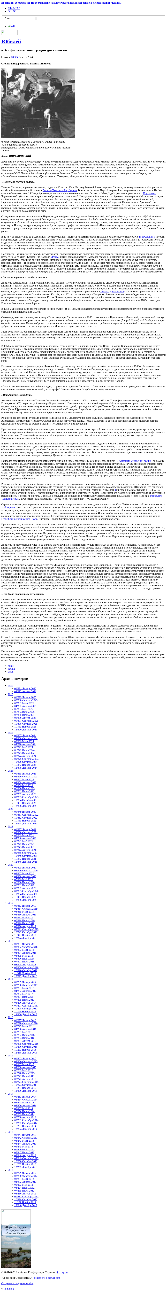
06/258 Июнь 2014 (24, 1111)
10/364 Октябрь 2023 (25, 800)
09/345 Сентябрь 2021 (26, 853)
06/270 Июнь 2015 (24, 1073)
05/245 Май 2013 (23, 1146)
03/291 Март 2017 (24, 988)
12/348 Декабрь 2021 (25, 861)
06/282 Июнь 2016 (24, 1035)
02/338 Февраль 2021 (26, 832)
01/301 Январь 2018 (25, 944)
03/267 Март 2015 (24, 1064)
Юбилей (11, 41)
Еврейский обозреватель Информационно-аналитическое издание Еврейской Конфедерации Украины (61, 2)
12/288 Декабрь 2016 (25, 1052)
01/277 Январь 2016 (25, 1020)
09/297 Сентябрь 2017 (26, 1005)
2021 (10, 826)
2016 (10, 1017)
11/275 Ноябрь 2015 (25, 1087)
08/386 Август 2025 (25, 717)
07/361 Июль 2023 (24, 791)
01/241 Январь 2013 (25, 1134)
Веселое (47, 190)
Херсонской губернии (64, 190)
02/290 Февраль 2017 (26, 985)
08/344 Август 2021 (25, 850)
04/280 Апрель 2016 (25, 1029)
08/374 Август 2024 (25, 756)
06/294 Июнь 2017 (24, 996)
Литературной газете (112, 291)
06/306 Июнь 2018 (24, 958)
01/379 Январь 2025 (25, 697)
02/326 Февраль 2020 (26, 870)
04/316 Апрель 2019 (25, 914)
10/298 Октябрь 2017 (25, 1008)
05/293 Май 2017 (23, 993)
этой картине (8, 507)
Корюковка (149, 193)
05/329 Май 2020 (23, 879)
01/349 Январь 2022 (25, 811)
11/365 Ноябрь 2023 (25, 803)
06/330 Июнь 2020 (24, 882)
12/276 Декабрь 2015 (25, 1090)
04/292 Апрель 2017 (25, 991)
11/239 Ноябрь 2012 (25, 1202)
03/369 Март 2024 (24, 741)
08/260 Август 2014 (25, 1117)
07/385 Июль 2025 (24, 714)
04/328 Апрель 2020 (25, 876)
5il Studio (9, 1288)
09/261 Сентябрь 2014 (26, 1120)
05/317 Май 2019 (23, 917)
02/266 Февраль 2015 (26, 1061)
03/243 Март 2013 (24, 1140)
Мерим (54, 257)
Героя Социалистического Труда (19, 519)
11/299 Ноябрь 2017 (25, 1011)
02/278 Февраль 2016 (26, 1023)
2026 (10, 685)
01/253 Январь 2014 (25, 1096)
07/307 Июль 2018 (24, 961)
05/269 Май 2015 (23, 1070)
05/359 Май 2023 (23, 785)
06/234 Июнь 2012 (24, 1187)
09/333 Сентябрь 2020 (26, 891)
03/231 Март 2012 (24, 1178)
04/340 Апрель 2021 (25, 838)
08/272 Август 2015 (25, 1079)
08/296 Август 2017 (25, 1002)
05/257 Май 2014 (23, 1108)
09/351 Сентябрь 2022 (26, 814)
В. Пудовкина (147, 236)
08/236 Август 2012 (25, 1193)
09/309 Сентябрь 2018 (26, 967)
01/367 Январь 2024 (25, 735)
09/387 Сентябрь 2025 (26, 720)
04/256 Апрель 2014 (25, 1105)
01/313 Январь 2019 (25, 905)
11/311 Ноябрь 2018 (25, 973)
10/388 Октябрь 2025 (25, 723)
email (10, 671)
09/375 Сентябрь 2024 (26, 759)
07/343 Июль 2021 (24, 847)
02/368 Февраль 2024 (26, 738)
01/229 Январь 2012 (25, 1173)
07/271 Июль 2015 (24, 1076)
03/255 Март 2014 (24, 1102)
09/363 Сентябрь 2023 (26, 797)
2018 (10, 941)
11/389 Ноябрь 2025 (25, 726)
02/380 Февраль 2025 (26, 700)
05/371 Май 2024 (23, 747)
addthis (11, 668)
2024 (10, 732)
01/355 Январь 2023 (25, 773)
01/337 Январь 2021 (25, 829)
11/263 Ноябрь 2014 (25, 1126)
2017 (10, 979)
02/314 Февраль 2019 (26, 908)
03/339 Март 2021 (24, 835)
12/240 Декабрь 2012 (25, 1205)
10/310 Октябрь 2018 (25, 970)
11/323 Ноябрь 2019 (25, 935)
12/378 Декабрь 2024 (25, 767)
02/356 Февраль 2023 (26, 776)
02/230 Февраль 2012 (26, 1176)
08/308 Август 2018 (25, 964)
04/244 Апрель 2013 (25, 1143)
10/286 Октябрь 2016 (25, 1046)
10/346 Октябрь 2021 (25, 855)
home (11, 665)
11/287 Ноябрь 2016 (25, 1049)
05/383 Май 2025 (23, 709)
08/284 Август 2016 (25, 1040)
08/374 (14, 57)
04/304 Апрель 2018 (25, 952)
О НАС (12, 11)
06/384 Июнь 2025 (24, 712)
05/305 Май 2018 (23, 955)
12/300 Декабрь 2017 (25, 1014)
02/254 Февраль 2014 (26, 1099)
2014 (10, 1093)
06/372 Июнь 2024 (24, 750)
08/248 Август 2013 (25, 1155)
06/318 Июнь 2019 (24, 920)
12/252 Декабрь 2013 (25, 1167)
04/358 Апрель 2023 (25, 782)
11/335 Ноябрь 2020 (25, 897)
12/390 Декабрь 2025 (25, 729)
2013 (10, 1131)
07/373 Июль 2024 (24, 753)
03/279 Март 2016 (24, 1026)
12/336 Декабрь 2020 (25, 899)
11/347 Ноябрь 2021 (25, 858)
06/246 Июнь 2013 (24, 1149)
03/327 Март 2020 (24, 873)
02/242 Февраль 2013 (26, 1137)
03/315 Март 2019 (24, 911)
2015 (10, 1055)
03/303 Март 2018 (24, 949)
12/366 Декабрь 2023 (25, 806)
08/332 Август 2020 (25, 888)
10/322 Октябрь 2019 (25, 932)
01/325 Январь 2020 (25, 867)
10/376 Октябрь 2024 (25, 761)
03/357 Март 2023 (24, 779)
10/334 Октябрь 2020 (25, 894)
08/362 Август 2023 (25, 794)
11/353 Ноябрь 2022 (25, 820)
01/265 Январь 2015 (25, 1058)
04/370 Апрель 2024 (25, 744)
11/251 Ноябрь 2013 (25, 1164)
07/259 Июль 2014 (24, 1114)
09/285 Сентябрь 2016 (26, 1043)
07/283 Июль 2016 (24, 1038)
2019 (10, 902)
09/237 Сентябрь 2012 (26, 1196)
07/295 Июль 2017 (24, 999)
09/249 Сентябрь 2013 (26, 1158)
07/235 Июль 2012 (24, 1190)
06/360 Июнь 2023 (24, 788)
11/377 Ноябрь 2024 (25, 764)
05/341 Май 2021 (23, 841)
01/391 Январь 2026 (25, 688)
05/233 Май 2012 (23, 1184)
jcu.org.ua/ (62, 1272)
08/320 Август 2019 (25, 926)
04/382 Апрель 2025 (25, 706)
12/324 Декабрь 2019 (25, 938)
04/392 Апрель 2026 (25, 691)
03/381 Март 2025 (24, 703)
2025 (10, 694)
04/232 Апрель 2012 (25, 1181)
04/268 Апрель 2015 (25, 1067)
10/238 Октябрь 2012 (25, 1199)
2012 (10, 1170)
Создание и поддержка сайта (17, 1283)
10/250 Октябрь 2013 (25, 1161)
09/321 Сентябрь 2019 (26, 929)
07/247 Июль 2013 (24, 1152)
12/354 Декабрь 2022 (25, 823)
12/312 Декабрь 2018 (25, 976)
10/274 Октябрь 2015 (25, 1085)
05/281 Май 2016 (23, 1032)
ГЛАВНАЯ (14, 8)
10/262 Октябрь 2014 (25, 1123)
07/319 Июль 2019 (24, 923)
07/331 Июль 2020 (24, 885)
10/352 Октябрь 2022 (25, 817)
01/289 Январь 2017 (25, 982)
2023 (10, 770)
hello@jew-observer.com (47, 1277)
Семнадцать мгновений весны (134, 460)
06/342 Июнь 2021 (24, 844)
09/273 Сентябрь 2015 (26, 1082)
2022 (10, 808)
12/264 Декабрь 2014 (25, 1129)
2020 (10, 864)
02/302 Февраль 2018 (26, 946)
